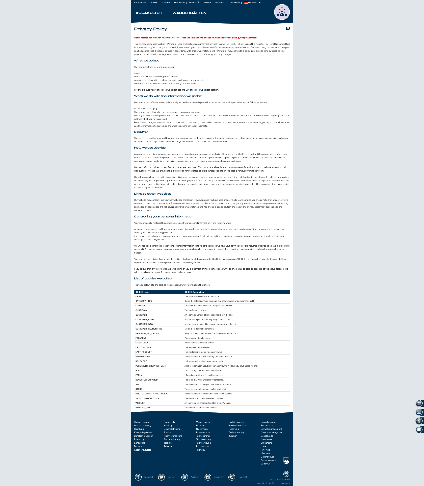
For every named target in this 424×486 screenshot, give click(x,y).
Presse (154, 2)
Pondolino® (194, 2)
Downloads (179, 2)
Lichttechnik (202, 446)
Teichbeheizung (236, 432)
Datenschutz (267, 457)
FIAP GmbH (140, 2)
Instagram (219, 477)
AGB (271, 483)
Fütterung (139, 446)
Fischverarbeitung (173, 436)
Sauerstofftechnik (173, 429)
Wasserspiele (203, 422)
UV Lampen (202, 429)
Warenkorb (220, 2)
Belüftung (139, 429)
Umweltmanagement (271, 429)
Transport (169, 432)
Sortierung (139, 443)
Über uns (265, 453)
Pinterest (242, 477)
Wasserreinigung (142, 425)
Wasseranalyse (141, 422)
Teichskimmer (203, 436)
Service (207, 2)
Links (263, 446)
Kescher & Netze (142, 450)
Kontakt (260, 483)
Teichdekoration (236, 422)
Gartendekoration (237, 425)
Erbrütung (139, 439)
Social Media (267, 436)
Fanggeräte (169, 422)
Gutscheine (266, 443)
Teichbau (200, 450)
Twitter (171, 477)
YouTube (194, 477)
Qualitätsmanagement (272, 432)
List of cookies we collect (198, 90)
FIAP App (265, 450)
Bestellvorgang (268, 422)
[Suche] (288, 28)
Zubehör (168, 446)
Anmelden (235, 2)
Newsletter (266, 439)
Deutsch (252, 2)
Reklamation (267, 425)
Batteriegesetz (268, 460)
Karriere (166, 2)
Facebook (148, 477)
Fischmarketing (172, 439)
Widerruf (265, 463)
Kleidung (168, 425)
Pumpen (200, 425)
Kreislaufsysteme (143, 432)
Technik (168, 443)
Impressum (284, 483)
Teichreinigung (203, 443)
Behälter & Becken (143, 436)
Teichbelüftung (203, 439)
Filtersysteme (203, 432)
